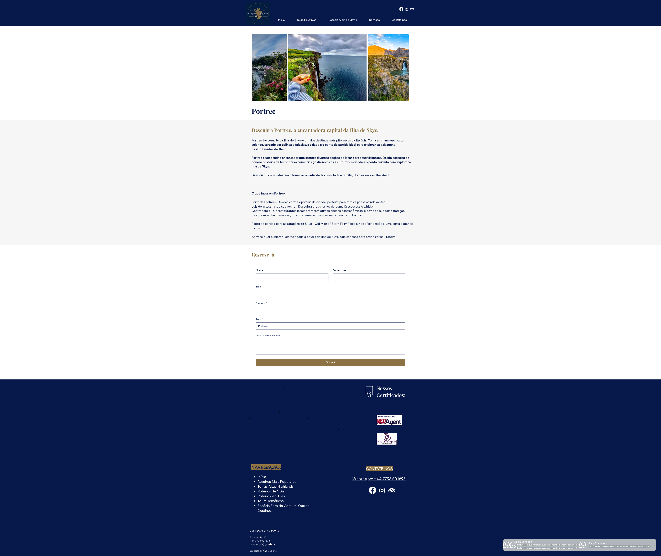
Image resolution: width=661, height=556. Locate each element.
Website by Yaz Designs (263, 550)
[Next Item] (403, 67)
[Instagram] (407, 9)
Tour (259, 319)
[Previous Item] (258, 67)
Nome (260, 270)
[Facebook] (401, 9)
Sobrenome (340, 270)
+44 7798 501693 (260, 540)
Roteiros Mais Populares (277, 481)
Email (260, 286)
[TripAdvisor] (412, 9)
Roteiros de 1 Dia (271, 491)
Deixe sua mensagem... (268, 335)
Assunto (261, 303)
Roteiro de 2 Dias (271, 496)
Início (262, 477)
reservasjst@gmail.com (263, 544)
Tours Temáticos (271, 501)
